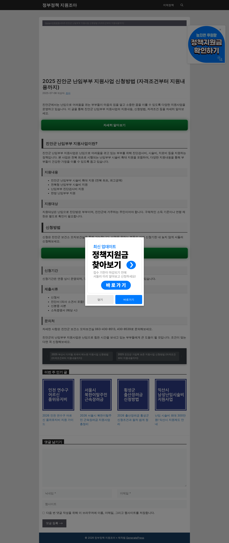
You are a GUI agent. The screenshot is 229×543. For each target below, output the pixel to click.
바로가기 (128, 299)
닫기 (100, 299)
